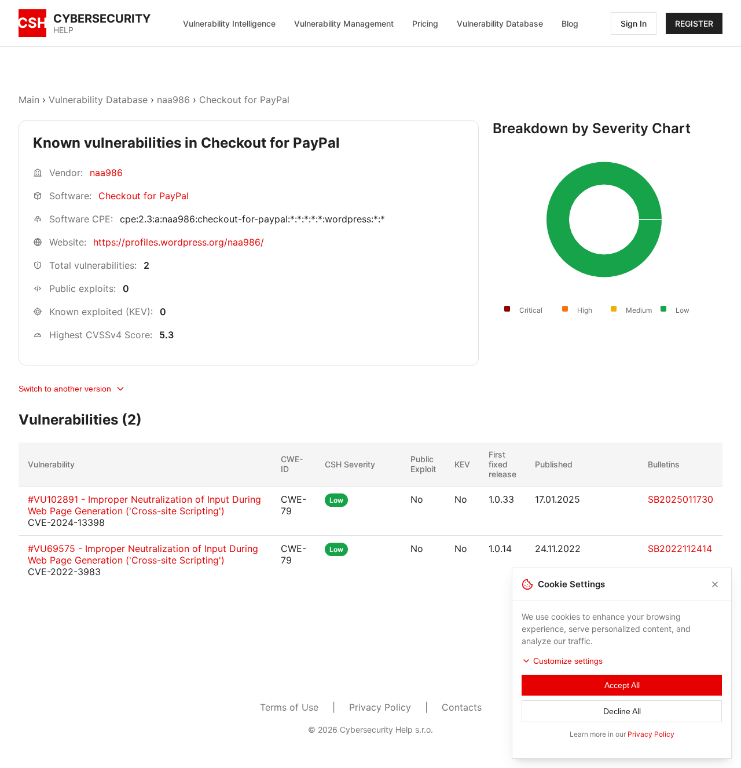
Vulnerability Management (344, 23)
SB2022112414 (680, 548)
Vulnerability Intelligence (229, 23)
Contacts (462, 707)
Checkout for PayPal (244, 99)
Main (29, 99)
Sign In (634, 23)
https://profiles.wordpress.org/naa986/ (178, 242)
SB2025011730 (680, 499)
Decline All (622, 711)
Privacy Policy (380, 707)
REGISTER (694, 23)
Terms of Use (289, 707)
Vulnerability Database (500, 23)
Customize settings (568, 660)
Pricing (425, 23)
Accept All (622, 685)
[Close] (715, 584)
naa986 (173, 99)
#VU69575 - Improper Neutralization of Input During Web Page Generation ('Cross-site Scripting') (143, 554)
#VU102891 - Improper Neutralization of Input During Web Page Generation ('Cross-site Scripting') (144, 505)
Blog (570, 23)
